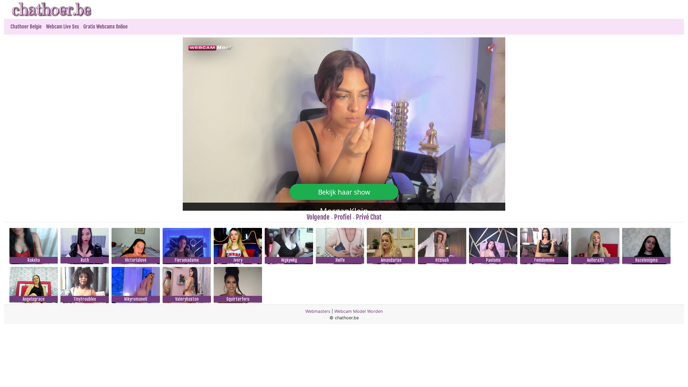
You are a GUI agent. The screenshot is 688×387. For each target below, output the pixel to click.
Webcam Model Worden (358, 311)
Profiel (342, 217)
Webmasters (317, 311)
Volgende (318, 217)
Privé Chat (369, 217)
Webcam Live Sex (62, 27)
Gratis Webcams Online (105, 27)
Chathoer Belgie (26, 27)
